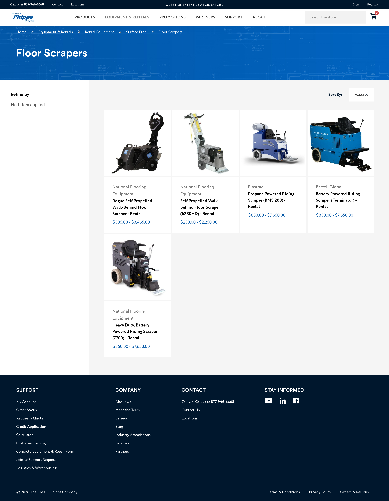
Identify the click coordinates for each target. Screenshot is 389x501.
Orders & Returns (354, 492)
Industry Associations (133, 435)
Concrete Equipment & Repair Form (45, 451)
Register (373, 4)
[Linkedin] (283, 401)
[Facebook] (296, 401)
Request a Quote (29, 418)
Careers (121, 418)
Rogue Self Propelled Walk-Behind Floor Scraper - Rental (132, 207)
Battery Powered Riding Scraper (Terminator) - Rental (338, 200)
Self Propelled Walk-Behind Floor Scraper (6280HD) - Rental (200, 207)
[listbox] (361, 94)
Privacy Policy (320, 492)
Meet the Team (127, 410)
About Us (123, 402)
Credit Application (31, 427)
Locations (77, 4)
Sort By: (335, 94)
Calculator (24, 435)
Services (122, 443)
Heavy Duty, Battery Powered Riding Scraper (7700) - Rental (135, 331)
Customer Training (31, 443)
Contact (57, 4)
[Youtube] (268, 400)
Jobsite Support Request (36, 460)
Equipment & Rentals (127, 17)
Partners (205, 17)
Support (234, 17)
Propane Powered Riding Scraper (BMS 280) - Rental (271, 200)
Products (84, 17)
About (259, 17)
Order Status (26, 410)
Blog (119, 427)
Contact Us (191, 410)
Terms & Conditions (284, 492)
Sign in (357, 4)
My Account (26, 402)
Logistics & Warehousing (36, 468)
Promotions (172, 17)
